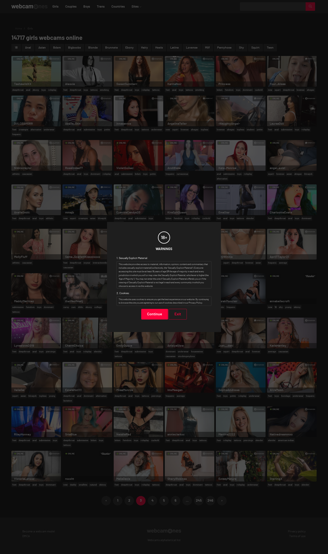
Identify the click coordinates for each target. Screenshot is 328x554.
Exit (177, 314)
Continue (154, 314)
